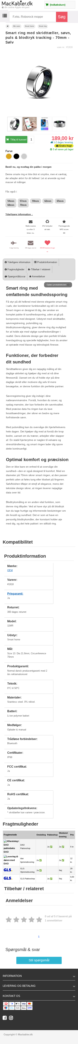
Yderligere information (18, 262)
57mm (23, 201)
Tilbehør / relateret (40, 269)
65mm (60, 201)
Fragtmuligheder (15, 269)
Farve (9, 151)
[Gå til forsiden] (7, 26)
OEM (10, 570)
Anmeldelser (38, 276)
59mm (35, 201)
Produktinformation (46, 262)
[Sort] (16, 156)
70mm (23, 205)
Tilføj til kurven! (18, 139)
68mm (10, 205)
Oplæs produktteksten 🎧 (58, 285)
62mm (47, 201)
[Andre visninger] (6, 124)
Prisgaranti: (15, 593)
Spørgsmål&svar (16, 276)
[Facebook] (6, 1018)
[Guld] (9, 156)
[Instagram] (12, 1018)
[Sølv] (24, 156)
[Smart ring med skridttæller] (14, 130)
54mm (10, 201)
